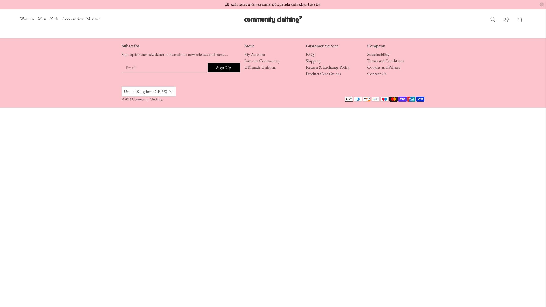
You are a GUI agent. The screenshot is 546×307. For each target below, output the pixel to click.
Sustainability (378, 54)
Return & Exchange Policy (328, 67)
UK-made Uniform (260, 67)
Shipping (313, 61)
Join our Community (262, 61)
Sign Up (223, 67)
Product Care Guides (323, 73)
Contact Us (376, 73)
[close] (542, 4)
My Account (254, 54)
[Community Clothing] (273, 19)
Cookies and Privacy (384, 67)
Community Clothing (147, 99)
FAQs (310, 54)
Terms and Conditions (385, 61)
